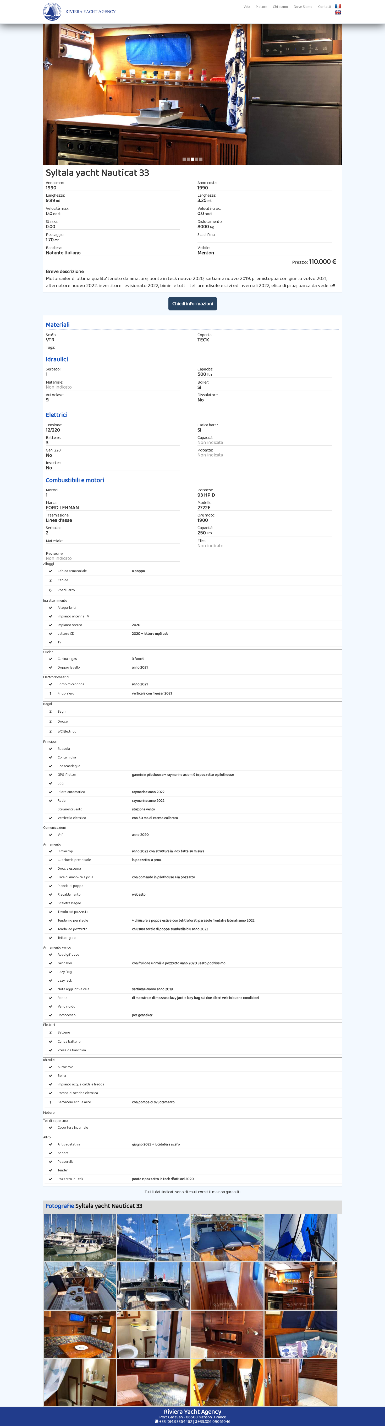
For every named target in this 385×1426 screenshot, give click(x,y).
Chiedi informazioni (192, 304)
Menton (205, 253)
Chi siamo (280, 7)
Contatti (324, 7)
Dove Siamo (303, 7)
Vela (247, 7)
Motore (261, 7)
